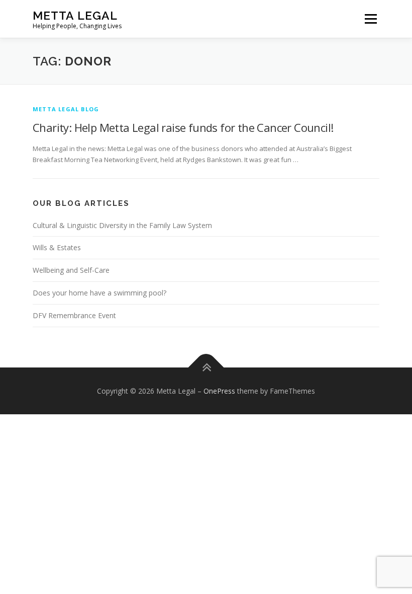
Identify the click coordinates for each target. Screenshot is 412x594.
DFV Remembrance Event (74, 315)
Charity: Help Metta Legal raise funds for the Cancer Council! (183, 127)
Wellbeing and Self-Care (71, 270)
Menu (370, 18)
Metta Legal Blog (66, 109)
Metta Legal (75, 15)
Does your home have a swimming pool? (99, 293)
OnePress (219, 391)
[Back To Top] (206, 367)
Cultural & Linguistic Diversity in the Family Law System (122, 225)
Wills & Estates (57, 247)
